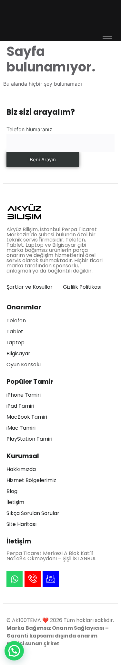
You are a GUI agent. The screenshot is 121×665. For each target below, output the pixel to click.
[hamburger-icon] (107, 36)
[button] (14, 650)
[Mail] (51, 579)
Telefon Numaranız (29, 129)
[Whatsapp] (14, 579)
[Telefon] (33, 579)
